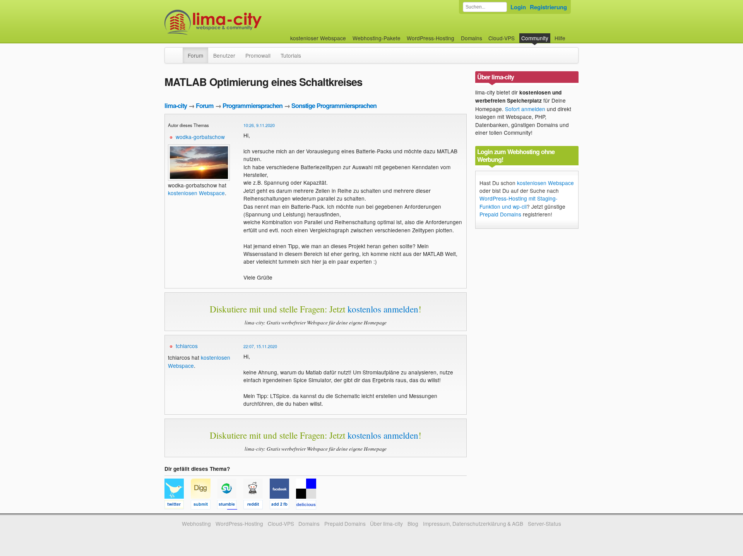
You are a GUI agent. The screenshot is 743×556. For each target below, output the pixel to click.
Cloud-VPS (501, 38)
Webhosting (196, 523)
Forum (195, 55)
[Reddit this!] (256, 506)
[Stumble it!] (230, 506)
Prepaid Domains (500, 214)
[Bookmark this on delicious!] (308, 506)
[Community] (178, 51)
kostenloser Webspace (318, 38)
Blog (412, 523)
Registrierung (548, 7)
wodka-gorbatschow (200, 137)
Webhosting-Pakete (377, 38)
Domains (471, 38)
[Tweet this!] (177, 506)
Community (534, 38)
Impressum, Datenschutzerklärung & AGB (473, 523)
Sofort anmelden (525, 109)
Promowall (257, 55)
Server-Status (544, 523)
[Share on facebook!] (283, 506)
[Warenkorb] (572, 34)
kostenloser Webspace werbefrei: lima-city (241, 22)
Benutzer (224, 55)
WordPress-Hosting (430, 38)
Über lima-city (386, 523)
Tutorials (291, 55)
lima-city (175, 105)
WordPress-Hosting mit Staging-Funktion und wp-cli (518, 202)
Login (518, 7)
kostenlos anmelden (383, 309)
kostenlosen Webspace (196, 193)
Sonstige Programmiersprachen (334, 105)
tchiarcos (187, 346)
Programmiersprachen (252, 105)
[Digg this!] (204, 506)
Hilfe (560, 38)
